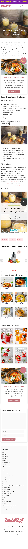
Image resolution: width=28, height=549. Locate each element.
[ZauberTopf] (6, 6)
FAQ (4, 529)
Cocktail (13, 239)
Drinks (19, 35)
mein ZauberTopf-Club (17, 185)
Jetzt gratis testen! (14, 91)
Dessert (4, 464)
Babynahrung (5, 456)
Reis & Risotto (5, 495)
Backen (4, 458)
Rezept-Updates (22, 526)
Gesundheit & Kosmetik (7, 478)
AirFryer (4, 452)
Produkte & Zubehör (6, 493)
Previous (2, 261)
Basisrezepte (5, 460)
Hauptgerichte (5, 481)
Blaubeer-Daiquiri (6, 183)
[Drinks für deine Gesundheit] (21, 336)
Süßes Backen (5, 503)
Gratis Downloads (6, 479)
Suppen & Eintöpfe (6, 501)
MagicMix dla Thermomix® (17, 531)
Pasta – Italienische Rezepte (8, 491)
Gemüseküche (5, 474)
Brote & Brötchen (6, 462)
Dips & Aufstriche (6, 466)
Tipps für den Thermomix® (8, 507)
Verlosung (4, 509)
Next (26, 261)
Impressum (4, 526)
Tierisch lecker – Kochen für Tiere (9, 505)
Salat (3, 497)
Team (9, 526)
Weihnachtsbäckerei (6, 511)
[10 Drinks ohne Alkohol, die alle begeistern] (7, 336)
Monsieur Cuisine (6, 489)
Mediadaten (14, 526)
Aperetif (6, 239)
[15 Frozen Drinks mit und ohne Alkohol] (21, 355)
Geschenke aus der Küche (8, 476)
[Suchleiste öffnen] (23, 6)
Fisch (3, 470)
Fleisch (4, 472)
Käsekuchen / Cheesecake (8, 483)
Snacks (3, 499)
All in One (4, 454)
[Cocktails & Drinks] (7, 355)
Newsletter (7, 531)
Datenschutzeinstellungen (19, 529)
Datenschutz (9, 529)
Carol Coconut (14, 181)
